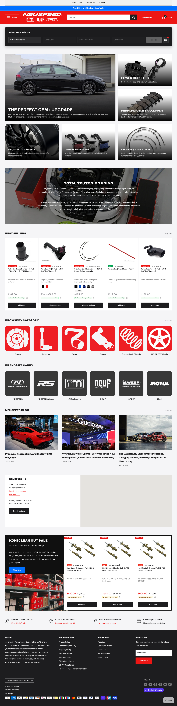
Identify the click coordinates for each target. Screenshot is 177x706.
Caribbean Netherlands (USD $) (18, 680)
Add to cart (22, 305)
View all (168, 234)
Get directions (19, 511)
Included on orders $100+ (65, 623)
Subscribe (143, 661)
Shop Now (17, 570)
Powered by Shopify (12, 690)
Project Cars (103, 657)
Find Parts (154, 40)
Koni (69, 565)
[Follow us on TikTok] (170, 684)
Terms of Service (65, 653)
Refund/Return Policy (67, 646)
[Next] (172, 274)
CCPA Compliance (66, 661)
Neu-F (111, 266)
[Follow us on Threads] (155, 684)
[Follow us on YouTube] (165, 684)
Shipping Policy (65, 650)
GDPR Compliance (66, 665)
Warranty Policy (65, 657)
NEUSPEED (12, 266)
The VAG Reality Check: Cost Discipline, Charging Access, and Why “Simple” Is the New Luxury (142, 458)
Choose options (55, 305)
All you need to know (107, 623)
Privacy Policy (64, 642)
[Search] (133, 17)
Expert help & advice (19, 623)
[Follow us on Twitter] (150, 684)
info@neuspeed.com (17, 491)
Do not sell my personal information (73, 669)
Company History (105, 646)
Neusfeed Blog (104, 653)
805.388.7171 (14, 495)
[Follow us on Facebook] (145, 684)
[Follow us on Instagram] (160, 684)
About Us (101, 642)
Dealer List (102, 650)
